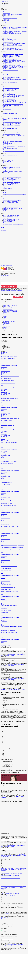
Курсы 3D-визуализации (9, 94)
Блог (4, 324)
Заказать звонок (9, 286)
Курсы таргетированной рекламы (11, 46)
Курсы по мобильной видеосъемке (11, 215)
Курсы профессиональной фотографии (12, 200)
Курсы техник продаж (8, 184)
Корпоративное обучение (9, 321)
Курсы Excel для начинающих (10, 120)
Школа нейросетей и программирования (12, 14)
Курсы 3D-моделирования (9, 93)
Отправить (18, 297)
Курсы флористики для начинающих (11, 86)
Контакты (5, 320)
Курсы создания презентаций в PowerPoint (13, 49)
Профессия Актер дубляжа (9, 210)
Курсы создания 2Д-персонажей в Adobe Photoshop (15, 102)
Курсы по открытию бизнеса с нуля (11, 185)
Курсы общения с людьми (9, 144)
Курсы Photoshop (7, 78)
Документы (6, 322)
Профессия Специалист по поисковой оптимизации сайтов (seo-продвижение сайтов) (15, 28)
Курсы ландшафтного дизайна (10, 89)
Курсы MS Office (7, 172)
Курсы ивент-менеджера (9, 220)
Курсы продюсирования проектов (11, 48)
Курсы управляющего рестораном (11, 178)
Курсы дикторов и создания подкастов (12, 222)
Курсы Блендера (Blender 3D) (10, 100)
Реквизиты (5, 327)
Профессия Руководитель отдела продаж (12, 171)
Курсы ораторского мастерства (10, 155)
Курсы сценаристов (7, 217)
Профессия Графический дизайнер (11, 55)
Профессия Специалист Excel (10, 113)
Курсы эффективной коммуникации (11, 134)
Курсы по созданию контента (10, 39)
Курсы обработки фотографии (10, 201)
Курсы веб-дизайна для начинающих (11, 77)
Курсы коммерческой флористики (11, 88)
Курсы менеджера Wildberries (10, 179)
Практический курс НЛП (9, 143)
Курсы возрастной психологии (10, 148)
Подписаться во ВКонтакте (18, 689)
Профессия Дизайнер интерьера (10, 70)
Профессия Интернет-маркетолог (11, 29)
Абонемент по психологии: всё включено (12, 132)
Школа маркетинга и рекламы (10, 11)
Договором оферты (5, 291)
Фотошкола (6, 19)
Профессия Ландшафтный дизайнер (11, 63)
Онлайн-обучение (5, 22)
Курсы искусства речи (8, 162)
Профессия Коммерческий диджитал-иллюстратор (15, 66)
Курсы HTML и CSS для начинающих (12, 122)
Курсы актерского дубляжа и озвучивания (13, 224)
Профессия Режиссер (8, 209)
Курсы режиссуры (7, 221)
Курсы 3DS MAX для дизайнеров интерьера (13, 95)
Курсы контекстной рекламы (10, 44)
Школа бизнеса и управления (10, 18)
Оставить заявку (4, 940)
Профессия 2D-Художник (9, 68)
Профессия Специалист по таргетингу (12, 33)
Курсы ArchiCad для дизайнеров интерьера (13, 104)
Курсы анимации (7, 91)
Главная (5, 316)
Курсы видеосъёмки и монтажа (10, 216)
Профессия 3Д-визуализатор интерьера (12, 60)
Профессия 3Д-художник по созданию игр (13, 67)
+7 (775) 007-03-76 (5, 1)
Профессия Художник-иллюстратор (11, 56)
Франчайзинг (6, 323)
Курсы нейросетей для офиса (10, 128)
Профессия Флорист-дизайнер (10, 59)
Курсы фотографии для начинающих (11, 198)
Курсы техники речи (8, 160)
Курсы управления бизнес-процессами (12, 177)
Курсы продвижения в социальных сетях (12, 45)
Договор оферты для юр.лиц (17, 869)
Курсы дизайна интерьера (9, 90)
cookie (7, 913)
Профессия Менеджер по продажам (11, 167)
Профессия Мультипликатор (9, 57)
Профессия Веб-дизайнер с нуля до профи (13, 54)
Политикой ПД (4, 917)
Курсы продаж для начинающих (10, 183)
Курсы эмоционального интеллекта (11, 149)
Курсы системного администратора (11, 125)
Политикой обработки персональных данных (11, 290)
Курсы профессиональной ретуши (11, 202)
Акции (4, 6)
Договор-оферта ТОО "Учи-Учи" (8, 868)
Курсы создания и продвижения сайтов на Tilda (14, 43)
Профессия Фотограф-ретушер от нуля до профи (14, 194)
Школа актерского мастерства (10, 16)
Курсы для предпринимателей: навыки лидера (14, 135)
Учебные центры (16, 878)
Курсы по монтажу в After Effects (11, 96)
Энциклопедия (6, 326)
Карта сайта (6, 328)
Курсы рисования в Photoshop (10, 101)
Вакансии (5, 873)
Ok (1, 918)
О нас (4, 4)
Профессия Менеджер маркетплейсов (12, 170)
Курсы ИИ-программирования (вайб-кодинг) (13, 127)
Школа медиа (6, 20)
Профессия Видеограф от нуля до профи (12, 208)
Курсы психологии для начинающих (11, 140)
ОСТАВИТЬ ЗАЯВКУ (5, 674)
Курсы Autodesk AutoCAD (9, 99)
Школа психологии (7, 15)
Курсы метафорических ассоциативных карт (13, 151)
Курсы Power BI (7, 124)
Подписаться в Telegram (6, 689)
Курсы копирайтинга (8, 38)
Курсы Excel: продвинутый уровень (11, 123)
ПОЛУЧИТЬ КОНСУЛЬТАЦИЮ (7, 650)
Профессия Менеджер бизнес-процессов (12, 168)
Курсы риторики (7, 161)
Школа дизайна (6, 13)
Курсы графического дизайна (10, 82)
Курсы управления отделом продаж (11, 182)
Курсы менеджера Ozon (8, 180)
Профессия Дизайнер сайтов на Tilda (11, 65)
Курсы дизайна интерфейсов (10, 97)
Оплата (15, 873)
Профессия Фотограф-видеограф (10, 192)
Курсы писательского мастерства (11, 219)
